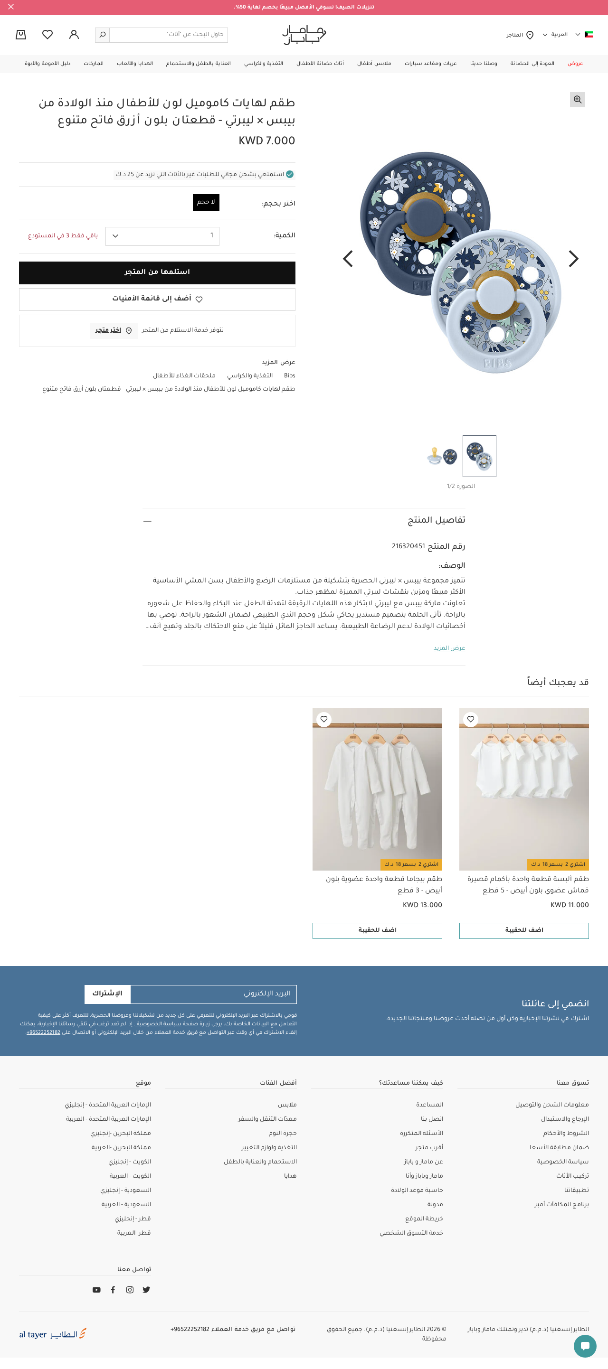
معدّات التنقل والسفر (267, 1119)
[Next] (347, 259)
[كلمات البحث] (102, 35)
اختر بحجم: (278, 204)
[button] (575, 64)
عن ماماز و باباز (423, 1162)
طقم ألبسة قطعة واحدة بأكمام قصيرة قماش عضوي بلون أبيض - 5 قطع (528, 885)
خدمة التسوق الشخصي (411, 1233)
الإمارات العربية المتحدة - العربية (108, 1119)
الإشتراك (107, 994)
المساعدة (429, 1105)
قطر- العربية (134, 1233)
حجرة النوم (283, 1134)
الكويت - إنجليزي (129, 1162)
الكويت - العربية (130, 1176)
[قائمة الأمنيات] (470, 719)
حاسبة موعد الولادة (417, 1191)
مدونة (435, 1205)
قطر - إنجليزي (132, 1219)
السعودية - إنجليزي (125, 1191)
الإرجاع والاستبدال (565, 1119)
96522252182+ (43, 1033)
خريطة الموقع (424, 1219)
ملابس (287, 1105)
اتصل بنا (432, 1119)
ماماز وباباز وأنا (424, 1176)
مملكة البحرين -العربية (121, 1148)
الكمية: (284, 236)
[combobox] (162, 236)
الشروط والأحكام (566, 1134)
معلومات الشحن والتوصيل (552, 1105)
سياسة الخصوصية (158, 1024)
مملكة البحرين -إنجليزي (120, 1134)
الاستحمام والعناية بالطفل (260, 1162)
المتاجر (516, 35)
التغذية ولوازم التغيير (269, 1148)
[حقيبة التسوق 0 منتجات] (21, 35)
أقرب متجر (429, 1148)
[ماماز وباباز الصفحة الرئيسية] (304, 35)
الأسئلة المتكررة (421, 1134)
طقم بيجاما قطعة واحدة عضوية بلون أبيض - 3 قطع (384, 885)
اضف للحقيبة (524, 931)
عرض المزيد (450, 649)
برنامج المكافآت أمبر (562, 1205)
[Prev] (573, 259)
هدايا (290, 1176)
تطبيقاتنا (576, 1191)
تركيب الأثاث (572, 1176)
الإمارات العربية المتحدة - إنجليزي (108, 1105)
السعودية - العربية (126, 1205)
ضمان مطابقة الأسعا (559, 1148)
